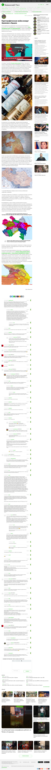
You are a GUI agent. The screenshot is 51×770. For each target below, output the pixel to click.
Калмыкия (10, 8)
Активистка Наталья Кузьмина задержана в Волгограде (6, 700)
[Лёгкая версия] (46, 1)
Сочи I (9, 454)
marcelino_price (11, 300)
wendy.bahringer (13, 458)
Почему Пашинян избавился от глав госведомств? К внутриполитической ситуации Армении (42, 27)
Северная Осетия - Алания (6, 10)
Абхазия (3, 7)
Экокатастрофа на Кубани (37, 11)
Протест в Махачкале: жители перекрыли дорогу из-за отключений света (40, 736)
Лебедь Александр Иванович (40, 151)
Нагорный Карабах (29, 8)
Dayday (10, 354)
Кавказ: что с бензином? (7, 11)
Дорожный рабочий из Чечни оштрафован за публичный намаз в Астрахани (42, 701)
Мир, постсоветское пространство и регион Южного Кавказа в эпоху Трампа (43, 21)
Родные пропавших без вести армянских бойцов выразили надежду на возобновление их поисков (40, 42)
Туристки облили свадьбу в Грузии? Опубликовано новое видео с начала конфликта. (9, 752)
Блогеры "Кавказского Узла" (9, 13)
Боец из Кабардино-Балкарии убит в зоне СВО (35, 677)
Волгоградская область (30, 7)
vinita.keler (10, 332)
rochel (14, 450)
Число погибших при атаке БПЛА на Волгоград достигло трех (37, 681)
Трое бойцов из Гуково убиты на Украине (34, 685)
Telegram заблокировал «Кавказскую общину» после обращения (25, 751)
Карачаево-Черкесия (16, 8)
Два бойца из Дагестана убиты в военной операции (12, 685)
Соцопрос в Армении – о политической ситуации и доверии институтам (43, 30)
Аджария (6, 7)
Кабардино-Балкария (5, 8)
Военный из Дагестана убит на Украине (10, 677)
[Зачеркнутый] (19, 661)
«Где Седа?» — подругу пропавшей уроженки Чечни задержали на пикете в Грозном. (41, 719)
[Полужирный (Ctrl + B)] (13, 661)
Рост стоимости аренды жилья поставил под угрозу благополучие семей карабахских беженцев (41, 116)
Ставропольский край (16, 10)
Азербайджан (13, 7)
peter (9, 598)
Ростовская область (44, 8)
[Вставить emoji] (22, 661)
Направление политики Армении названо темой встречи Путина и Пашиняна (41, 66)
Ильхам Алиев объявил (16, 63)
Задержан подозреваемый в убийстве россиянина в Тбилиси (41, 133)
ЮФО (34, 10)
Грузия (36, 7)
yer (13, 322)
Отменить (27, 671)
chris (9, 328)
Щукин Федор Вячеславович (40, 163)
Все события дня (46, 686)
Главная (3, 13)
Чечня (21, 10)
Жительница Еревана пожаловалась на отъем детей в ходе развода (41, 83)
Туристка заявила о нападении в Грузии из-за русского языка (40, 751)
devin (11, 309)
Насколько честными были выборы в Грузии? (43, 34)
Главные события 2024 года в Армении (42, 25)
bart (9, 475)
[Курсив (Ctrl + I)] (15, 661)
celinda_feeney (10, 647)
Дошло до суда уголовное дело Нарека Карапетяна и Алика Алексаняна (40, 97)
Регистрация (15, 670)
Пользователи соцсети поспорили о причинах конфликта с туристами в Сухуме (31, 701)
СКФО (11, 10)
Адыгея (9, 7)
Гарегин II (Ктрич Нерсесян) (40, 175)
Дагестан (38, 7)
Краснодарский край (23, 8)
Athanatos (12, 642)
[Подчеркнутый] (17, 661)
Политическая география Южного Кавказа (20, 13)
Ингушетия (42, 7)
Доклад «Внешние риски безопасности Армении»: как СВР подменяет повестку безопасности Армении (43, 18)
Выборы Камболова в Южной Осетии (21, 11)
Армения (17, 7)
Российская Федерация (36, 8)
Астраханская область (23, 7)
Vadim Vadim (15, 337)
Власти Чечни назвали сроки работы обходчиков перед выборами (19, 700)
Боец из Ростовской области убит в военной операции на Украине (13, 681)
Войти (47, 4)
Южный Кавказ (30, 10)
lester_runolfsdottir (11, 617)
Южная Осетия (25, 10)
